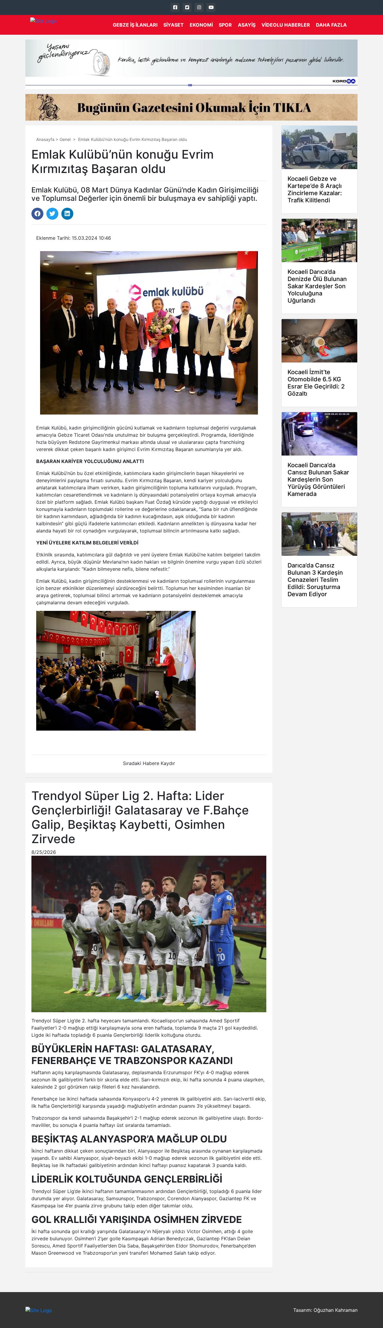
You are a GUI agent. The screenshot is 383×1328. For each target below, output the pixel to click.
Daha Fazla (331, 25)
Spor (225, 25)
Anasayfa (45, 139)
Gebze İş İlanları (135, 25)
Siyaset (173, 25)
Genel (65, 139)
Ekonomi (201, 25)
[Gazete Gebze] (43, 24)
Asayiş (247, 25)
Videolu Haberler (286, 25)
